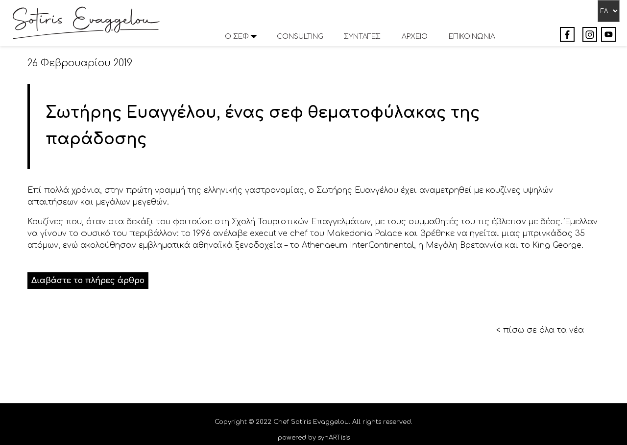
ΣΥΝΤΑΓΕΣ (362, 36)
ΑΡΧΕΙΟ (415, 36)
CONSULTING (300, 36)
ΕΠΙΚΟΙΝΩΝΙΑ (472, 36)
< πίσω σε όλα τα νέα (540, 330)
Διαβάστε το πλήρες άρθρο (88, 280)
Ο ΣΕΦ (237, 36)
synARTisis (334, 437)
